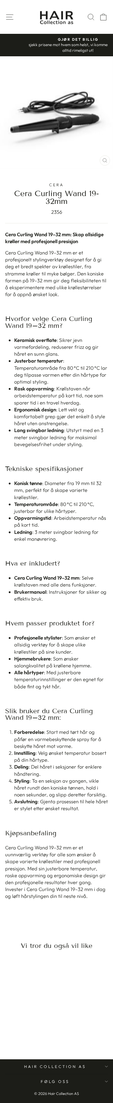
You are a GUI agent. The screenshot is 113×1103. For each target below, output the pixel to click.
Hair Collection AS (55, 1066)
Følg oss (55, 1081)
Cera (56, 184)
